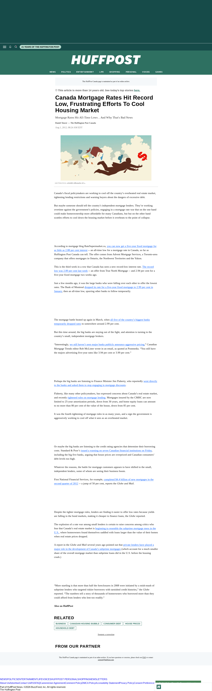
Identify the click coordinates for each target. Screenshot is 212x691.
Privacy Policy (126, 683)
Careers (44, 683)
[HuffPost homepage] (37, 676)
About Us (5, 683)
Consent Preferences (144, 683)
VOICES (146, 72)
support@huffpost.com (106, 660)
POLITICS (66, 72)
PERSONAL (131, 72)
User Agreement (56, 683)
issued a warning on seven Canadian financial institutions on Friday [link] (116, 450)
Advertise (14, 683)
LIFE (101, 72)
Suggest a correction (106, 634)
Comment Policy (73, 683)
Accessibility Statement (107, 683)
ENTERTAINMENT (85, 72)
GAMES (158, 72)
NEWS (53, 72)
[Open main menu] (4, 47)
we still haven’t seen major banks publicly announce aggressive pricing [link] (107, 344)
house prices (132, 623)
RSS (33, 683)
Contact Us (25, 683)
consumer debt (112, 623)
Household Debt (65, 628)
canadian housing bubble (84, 623)
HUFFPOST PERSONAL (64, 679)
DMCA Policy (88, 683)
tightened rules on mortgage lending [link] (86, 397)
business (61, 623)
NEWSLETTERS (98, 679)
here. (137, 90)
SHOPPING (114, 72)
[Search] (15, 47)
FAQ (144, 657)
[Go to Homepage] (159, 687)
